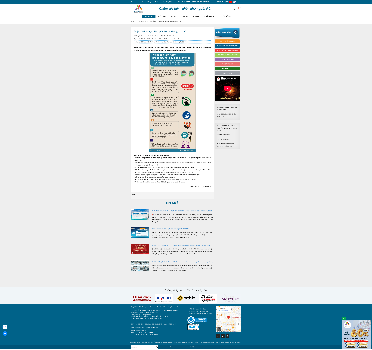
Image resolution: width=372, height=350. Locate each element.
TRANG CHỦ (149, 16)
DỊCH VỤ (185, 16)
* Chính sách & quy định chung (196, 309)
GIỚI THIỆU (162, 16)
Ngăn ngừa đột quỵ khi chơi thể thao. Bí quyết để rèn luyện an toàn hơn (157, 39)
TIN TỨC (174, 16)
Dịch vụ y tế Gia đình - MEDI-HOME (227, 55)
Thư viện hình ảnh (227, 68)
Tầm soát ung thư (227, 64)
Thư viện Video (227, 73)
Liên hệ (191, 347)
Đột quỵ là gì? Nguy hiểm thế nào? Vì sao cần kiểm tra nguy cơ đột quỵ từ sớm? (160, 42)
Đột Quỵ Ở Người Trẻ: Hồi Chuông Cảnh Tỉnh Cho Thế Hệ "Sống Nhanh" (155, 36)
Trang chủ (173, 347)
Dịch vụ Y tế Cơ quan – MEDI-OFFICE (227, 50)
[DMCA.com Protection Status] (193, 327)
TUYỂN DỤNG (209, 16)
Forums (183, 347)
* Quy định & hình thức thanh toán (197, 311)
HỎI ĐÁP (196, 16)
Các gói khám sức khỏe (227, 41)
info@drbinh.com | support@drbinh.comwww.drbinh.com (145, 328)
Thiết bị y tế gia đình (227, 59)
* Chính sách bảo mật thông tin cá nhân (199, 313)
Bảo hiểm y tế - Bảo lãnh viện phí (227, 46)
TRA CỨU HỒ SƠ (224, 16)
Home (132, 21)
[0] (236, 9)
